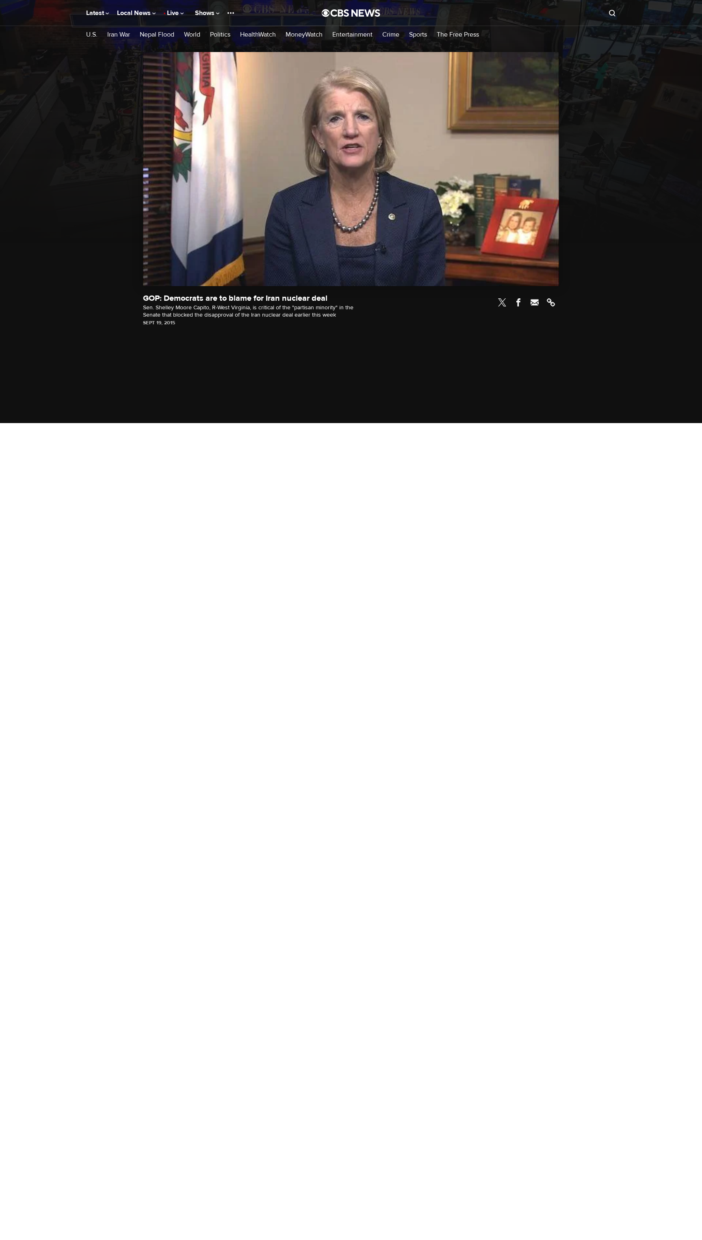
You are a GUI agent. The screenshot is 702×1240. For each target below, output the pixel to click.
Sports (418, 35)
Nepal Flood (157, 35)
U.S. (92, 35)
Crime (390, 35)
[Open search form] (612, 13)
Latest (96, 13)
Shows (205, 13)
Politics (220, 35)
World (192, 35)
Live (173, 13)
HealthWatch (258, 35)
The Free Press (458, 35)
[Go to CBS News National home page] (351, 13)
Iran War (118, 35)
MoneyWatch (304, 35)
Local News (134, 13)
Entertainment (352, 35)
